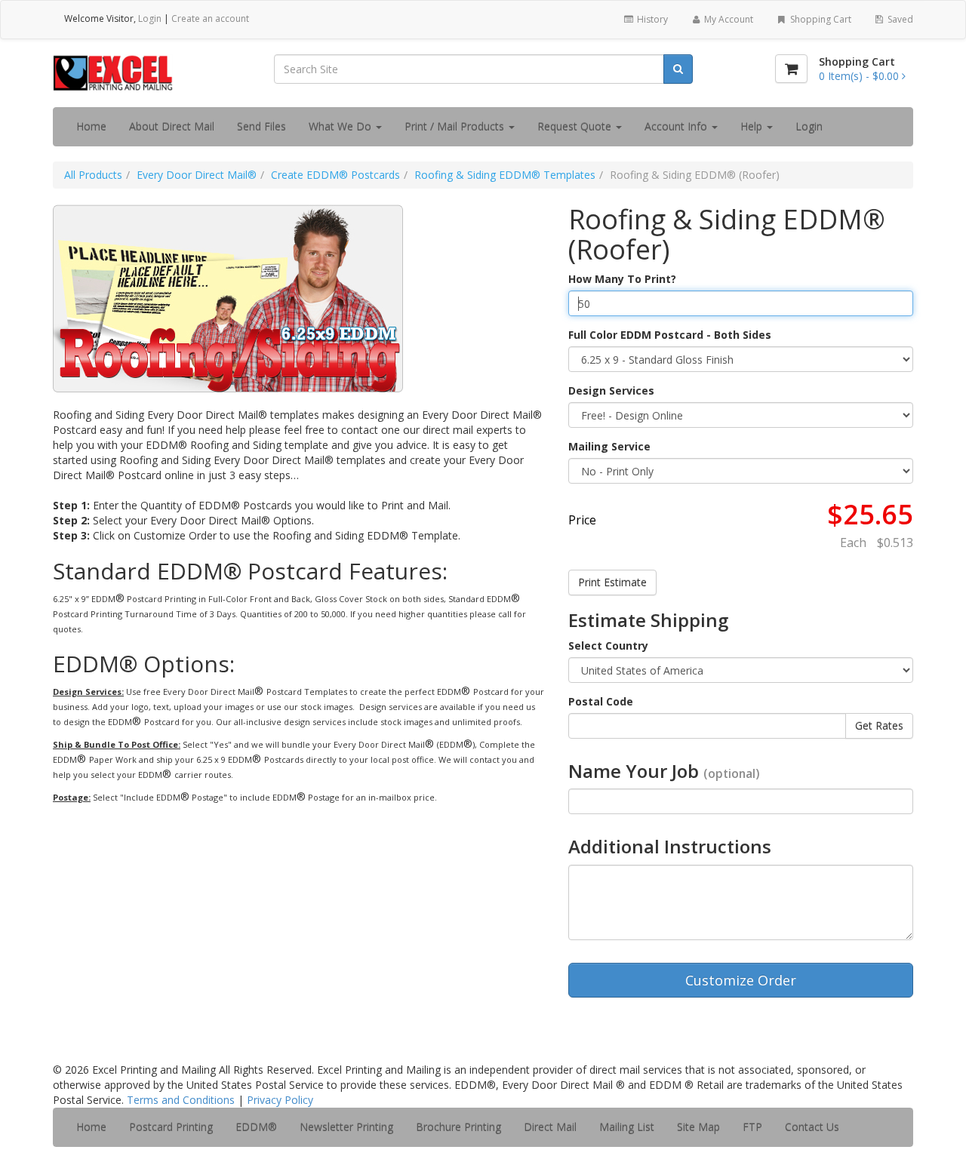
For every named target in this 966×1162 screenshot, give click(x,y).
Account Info (677, 126)
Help (752, 126)
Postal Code (600, 701)
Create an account (210, 18)
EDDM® (256, 1127)
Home (91, 126)
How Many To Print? (622, 279)
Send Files (261, 126)
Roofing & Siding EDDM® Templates (504, 175)
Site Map (698, 1127)
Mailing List (626, 1127)
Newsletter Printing (346, 1127)
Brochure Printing (458, 1127)
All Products (93, 175)
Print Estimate (612, 582)
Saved (899, 19)
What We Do (341, 126)
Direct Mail (550, 1127)
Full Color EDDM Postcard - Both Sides (669, 334)
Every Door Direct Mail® (197, 175)
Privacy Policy (280, 1100)
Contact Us (812, 1127)
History (651, 19)
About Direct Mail (171, 126)
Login (150, 18)
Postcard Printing (171, 1127)
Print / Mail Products (456, 126)
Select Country (608, 645)
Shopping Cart (819, 19)
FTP (752, 1127)
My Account (727, 19)
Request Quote (575, 126)
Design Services (611, 390)
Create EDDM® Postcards (335, 175)
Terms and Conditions (181, 1100)
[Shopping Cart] (791, 68)
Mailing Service (609, 446)
